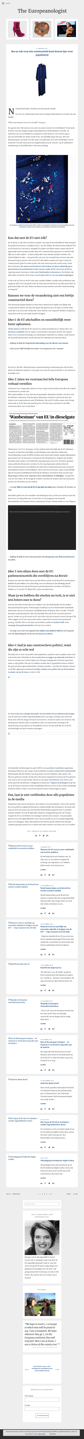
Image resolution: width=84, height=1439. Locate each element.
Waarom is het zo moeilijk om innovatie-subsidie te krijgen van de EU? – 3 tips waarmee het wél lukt (56, 929)
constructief (37, 831)
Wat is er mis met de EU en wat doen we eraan (34, 487)
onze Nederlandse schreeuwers (48, 272)
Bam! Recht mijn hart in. (51, 968)
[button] (28, 1370)
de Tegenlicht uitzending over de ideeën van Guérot (45, 343)
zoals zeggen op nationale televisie (54, 657)
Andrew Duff (59, 622)
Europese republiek (16, 332)
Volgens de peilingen (59, 783)
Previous (16, 1194)
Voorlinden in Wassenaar (27, 227)
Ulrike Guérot (13, 329)
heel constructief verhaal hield (62, 771)
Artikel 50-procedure (17, 583)
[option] (42, 1369)
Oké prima (53, 1434)
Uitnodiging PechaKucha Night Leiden (57, 1160)
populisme (52, 831)
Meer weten (42, 1434)
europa (45, 831)
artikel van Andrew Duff (49, 631)
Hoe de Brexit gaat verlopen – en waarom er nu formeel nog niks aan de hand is (56, 1044)
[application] (42, 527)
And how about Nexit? (49, 1083)
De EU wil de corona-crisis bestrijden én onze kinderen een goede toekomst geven (42, 1368)
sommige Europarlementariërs (21, 625)
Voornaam (29, 1396)
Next (69, 1194)
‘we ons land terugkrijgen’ (62, 275)
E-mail (27, 1405)
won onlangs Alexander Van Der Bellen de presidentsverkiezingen (47, 714)
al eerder (11, 373)
